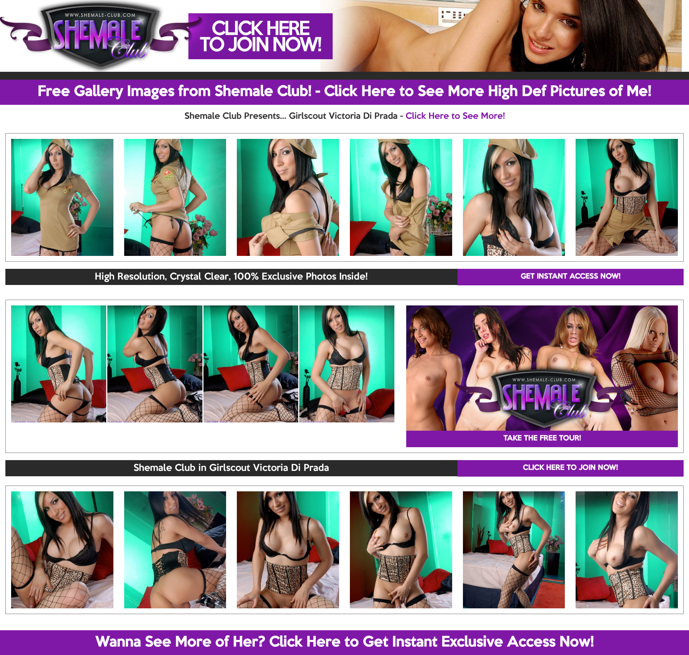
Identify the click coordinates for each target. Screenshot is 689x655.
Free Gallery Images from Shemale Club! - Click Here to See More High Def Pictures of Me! (344, 91)
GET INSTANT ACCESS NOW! (570, 276)
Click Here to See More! (455, 116)
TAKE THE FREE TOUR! (542, 438)
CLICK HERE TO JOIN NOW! (570, 468)
